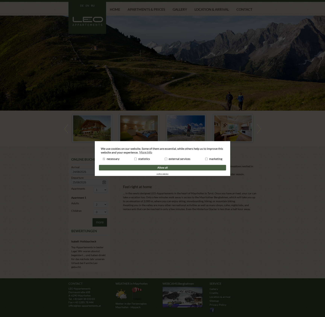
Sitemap (214, 300)
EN (87, 5)
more (100, 222)
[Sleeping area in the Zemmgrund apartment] (139, 128)
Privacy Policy (218, 304)
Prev (66, 128)
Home (115, 9)
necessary (113, 158)
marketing (215, 158)
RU (93, 5)
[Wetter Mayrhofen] (128, 293)
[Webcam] (182, 297)
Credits (214, 292)
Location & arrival (211, 9)
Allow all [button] (162, 167)
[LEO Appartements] (92, 128)
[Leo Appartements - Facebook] (212, 311)
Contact (244, 9)
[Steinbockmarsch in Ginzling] (186, 128)
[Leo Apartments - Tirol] (87, 32)
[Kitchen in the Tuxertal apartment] (233, 128)
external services (179, 158)
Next (259, 128)
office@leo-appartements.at (84, 305)
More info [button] (145, 152)
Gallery (180, 9)
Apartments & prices (146, 9)
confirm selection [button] (162, 174)
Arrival (75, 167)
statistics (144, 158)
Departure (77, 177)
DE (82, 5)
